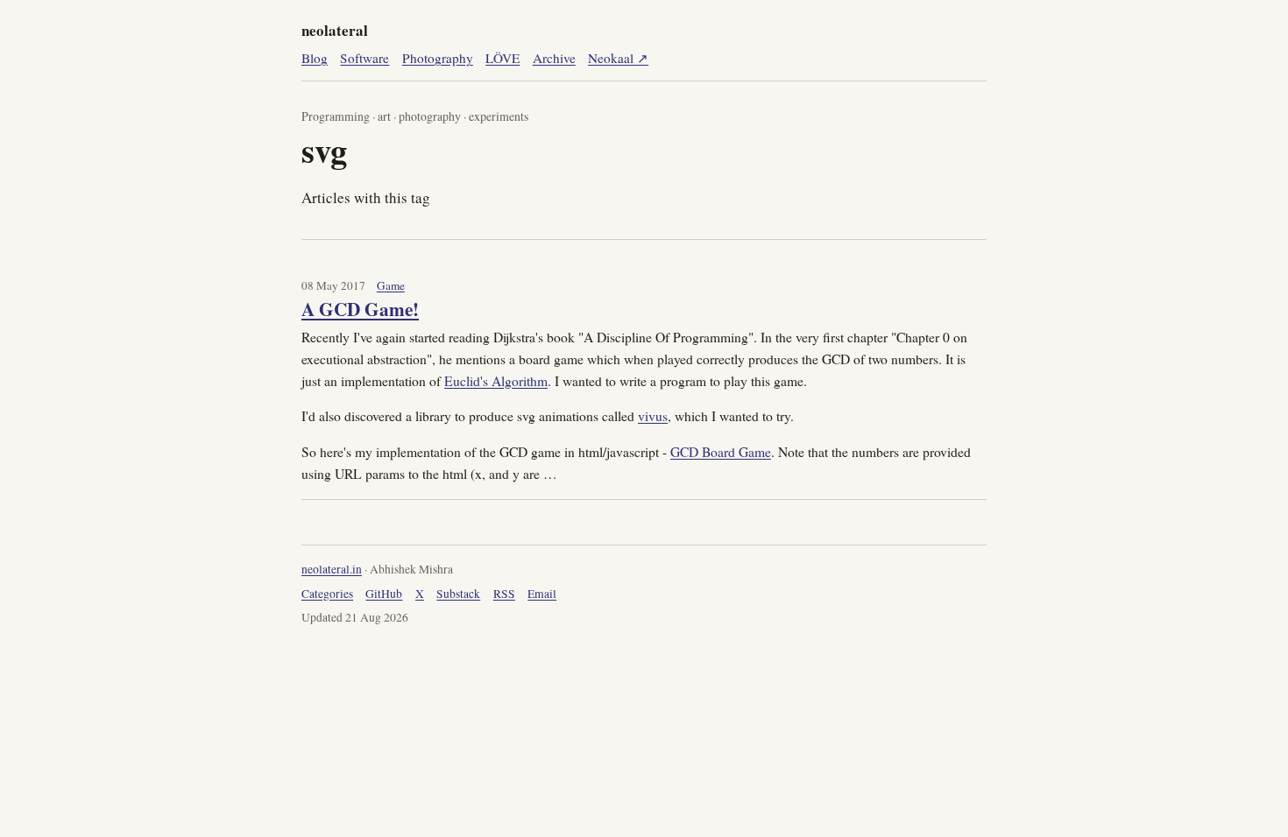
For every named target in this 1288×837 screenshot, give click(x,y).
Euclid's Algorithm (496, 380)
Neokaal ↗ (618, 58)
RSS (504, 593)
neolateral (334, 30)
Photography (437, 58)
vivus (653, 415)
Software (364, 58)
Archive (554, 58)
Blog (314, 58)
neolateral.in (331, 569)
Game (391, 285)
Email (541, 593)
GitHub (383, 593)
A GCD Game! (360, 308)
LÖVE (502, 58)
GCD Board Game (720, 451)
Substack (458, 593)
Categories (327, 593)
